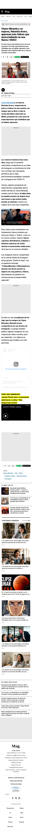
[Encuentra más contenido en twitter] (7, 57)
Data (21, 813)
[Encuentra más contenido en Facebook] (3, 57)
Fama (10, 817)
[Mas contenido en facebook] (12, 798)
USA (16, 473)
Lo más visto (7, 485)
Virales (10, 822)
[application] (16, 412)
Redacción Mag (9, 93)
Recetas (21, 822)
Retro (21, 817)
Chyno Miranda (8, 473)
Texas (13, 16)
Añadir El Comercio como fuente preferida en (16, 24)
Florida (2, 16)
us (10, 813)
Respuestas (10, 808)
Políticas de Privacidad (16, 780)
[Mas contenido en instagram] (19, 798)
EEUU (21, 473)
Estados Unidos (10, 476)
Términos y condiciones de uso (16, 777)
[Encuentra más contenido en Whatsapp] (11, 57)
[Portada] (16, 749)
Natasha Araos (22, 476)
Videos (22, 808)
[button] (5, 416)
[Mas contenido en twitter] (16, 798)
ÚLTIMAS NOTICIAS (9, 682)
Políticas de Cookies (16, 784)
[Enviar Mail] (2, 93)
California (8, 16)
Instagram (8, 479)
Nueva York (19, 16)
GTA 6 (25, 16)
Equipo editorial (16, 750)
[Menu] (3, 11)
